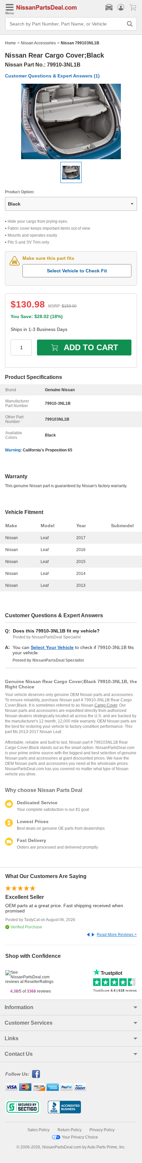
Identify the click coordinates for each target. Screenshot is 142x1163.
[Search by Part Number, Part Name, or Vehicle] (130, 24)
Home (10, 43)
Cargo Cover (105, 705)
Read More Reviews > (117, 934)
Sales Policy (38, 1130)
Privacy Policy (102, 1130)
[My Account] (121, 7)
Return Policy (69, 1130)
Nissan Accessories (38, 43)
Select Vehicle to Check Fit (77, 270)
